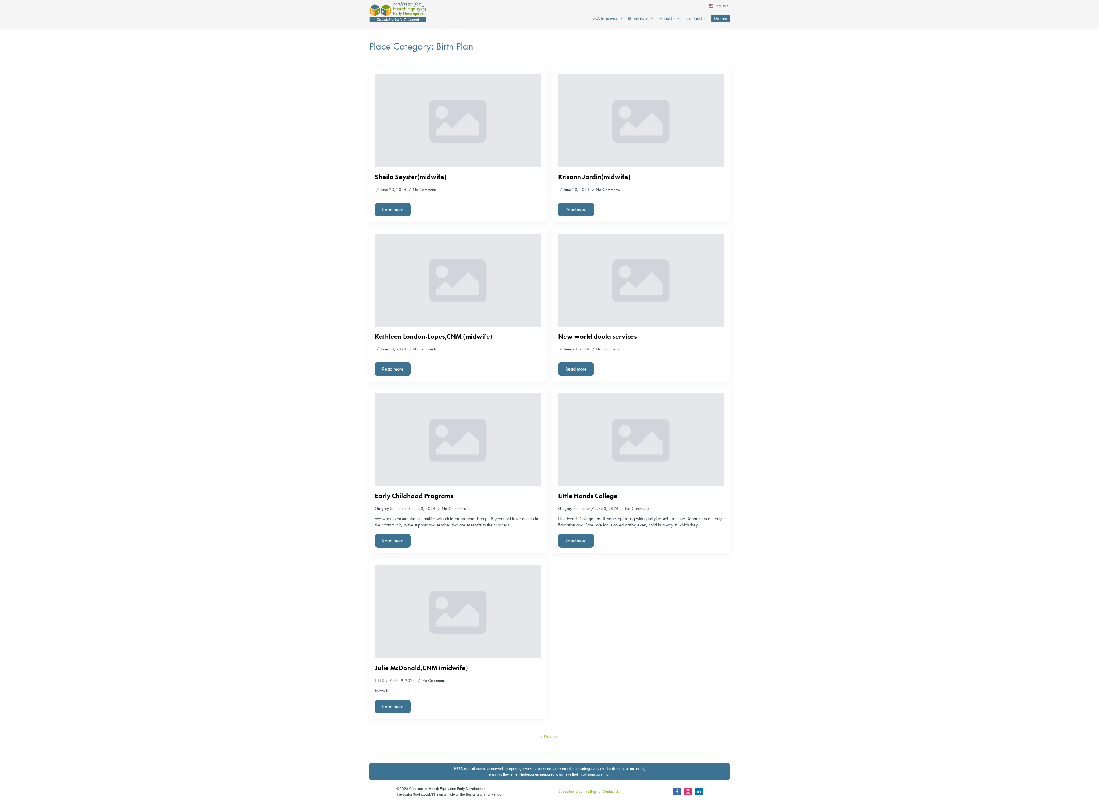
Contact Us (695, 18)
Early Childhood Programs (414, 496)
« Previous (549, 736)
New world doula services (597, 336)
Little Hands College (588, 496)
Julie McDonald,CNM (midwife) (421, 668)
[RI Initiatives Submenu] (651, 18)
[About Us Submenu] (678, 18)
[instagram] (688, 791)
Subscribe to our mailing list (580, 791)
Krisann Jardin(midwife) (594, 177)
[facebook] (677, 791)
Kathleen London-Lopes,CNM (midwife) (433, 336)
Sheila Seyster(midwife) (410, 177)
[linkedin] (699, 791)
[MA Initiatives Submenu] (619, 18)
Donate (720, 18)
